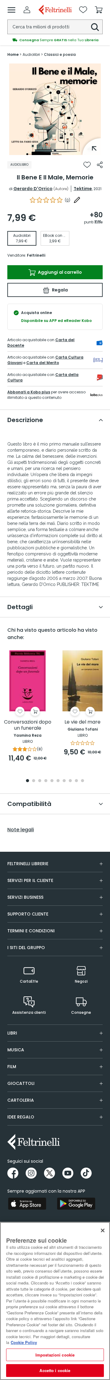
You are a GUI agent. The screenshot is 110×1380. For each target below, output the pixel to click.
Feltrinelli (36, 255)
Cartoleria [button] (20, 1100)
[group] (55, 40)
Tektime (83, 189)
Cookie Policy (24, 1342)
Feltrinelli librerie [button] (27, 864)
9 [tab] (76, 781)
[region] (55, 1301)
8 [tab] (70, 781)
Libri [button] (12, 1033)
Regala (59, 290)
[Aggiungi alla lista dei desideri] (87, 165)
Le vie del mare (82, 722)
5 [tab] (52, 781)
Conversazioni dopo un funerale (27, 725)
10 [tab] (82, 781)
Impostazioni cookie (55, 1355)
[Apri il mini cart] (98, 9)
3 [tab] (39, 781)
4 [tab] (46, 781)
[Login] (26, 10)
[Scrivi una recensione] (77, 200)
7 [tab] (64, 781)
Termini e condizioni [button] (31, 931)
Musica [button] (15, 1050)
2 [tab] (33, 781)
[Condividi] (100, 164)
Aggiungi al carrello (59, 272)
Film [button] (11, 1067)
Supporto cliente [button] (27, 914)
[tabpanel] (55, 109)
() (67, 200)
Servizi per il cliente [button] (30, 880)
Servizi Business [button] (25, 897)
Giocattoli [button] (21, 1083)
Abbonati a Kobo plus (28, 392)
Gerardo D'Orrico (33, 189)
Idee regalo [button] (20, 1117)
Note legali (20, 829)
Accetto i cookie (54, 1370)
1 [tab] (55, 150)
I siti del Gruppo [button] (26, 948)
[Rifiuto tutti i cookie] (102, 1230)
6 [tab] (58, 781)
